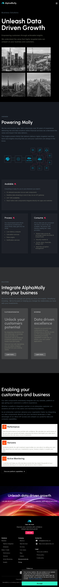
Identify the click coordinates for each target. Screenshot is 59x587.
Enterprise (5, 547)
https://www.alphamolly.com (46, 543)
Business (4, 540)
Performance (6, 553)
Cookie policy (40, 558)
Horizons (5, 556)
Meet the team (24, 543)
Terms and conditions (42, 551)
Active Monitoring (7, 559)
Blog (21, 553)
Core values (23, 550)
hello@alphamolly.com (45, 540)
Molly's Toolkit (5, 550)
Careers (22, 556)
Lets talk (29, 507)
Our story (22, 547)
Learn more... (10, 354)
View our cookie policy (35, 578)
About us (22, 540)
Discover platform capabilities (13, 471)
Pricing (20, 562)
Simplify (5, 562)
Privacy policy (40, 555)
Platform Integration (8, 543)
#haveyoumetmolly (23, 559)
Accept (39, 583)
